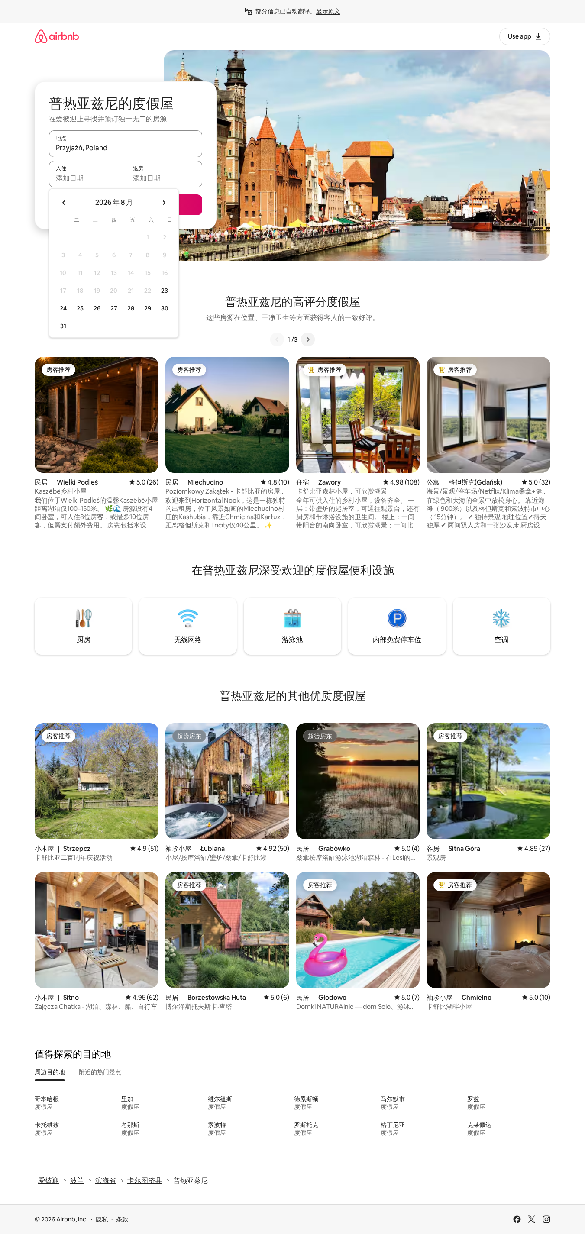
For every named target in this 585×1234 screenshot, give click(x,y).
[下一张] (308, 339)
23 (164, 290)
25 (80, 308)
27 (113, 308)
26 (97, 308)
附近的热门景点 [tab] (100, 1072)
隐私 (102, 1219)
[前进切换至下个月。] (163, 202)
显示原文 (328, 11)
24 (63, 308)
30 (164, 308)
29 (147, 308)
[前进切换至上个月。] (64, 202)
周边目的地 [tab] (50, 1072)
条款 (122, 1219)
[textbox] (87, 178)
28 (130, 308)
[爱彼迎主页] (57, 36)
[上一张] (277, 339)
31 (63, 326)
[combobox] (125, 147)
